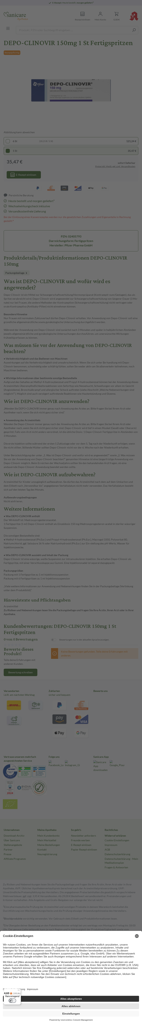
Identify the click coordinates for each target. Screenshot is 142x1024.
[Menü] (18, 991)
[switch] (12, 1000)
